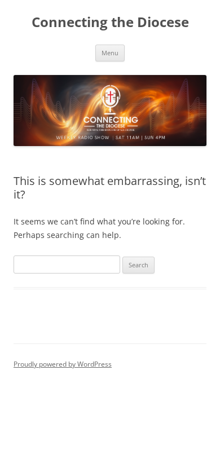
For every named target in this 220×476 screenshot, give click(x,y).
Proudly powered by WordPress (63, 364)
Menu (110, 53)
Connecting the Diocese (110, 22)
